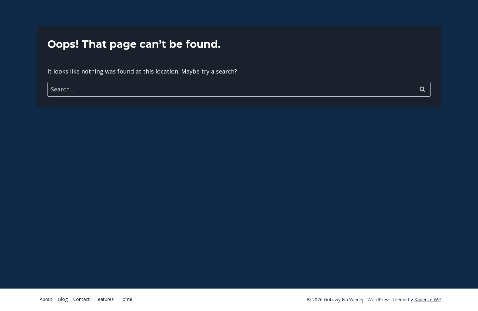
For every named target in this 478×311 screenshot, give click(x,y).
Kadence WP (427, 299)
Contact (81, 299)
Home (125, 299)
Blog (63, 299)
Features (104, 299)
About (46, 299)
